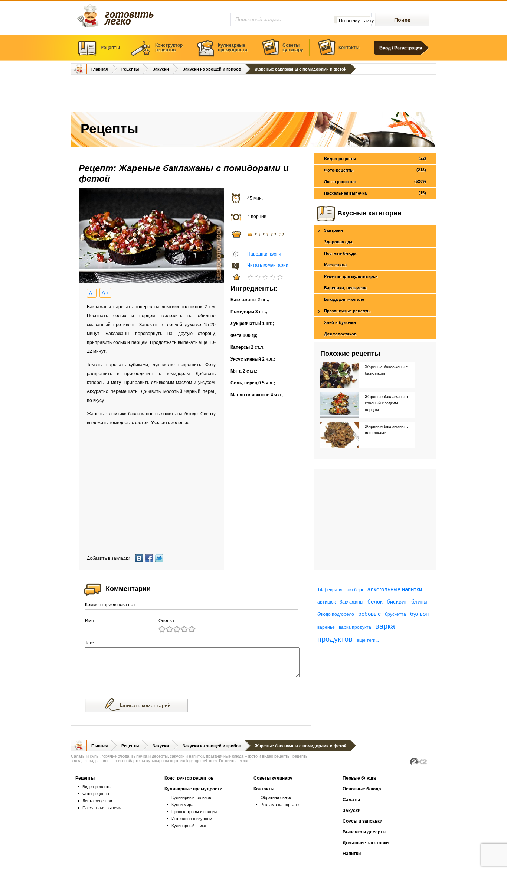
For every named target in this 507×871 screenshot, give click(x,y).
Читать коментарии (267, 265)
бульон (419, 614)
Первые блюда (359, 778)
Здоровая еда (338, 242)
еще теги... (368, 640)
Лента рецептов (375, 181)
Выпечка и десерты (364, 832)
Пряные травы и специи (194, 811)
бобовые (369, 614)
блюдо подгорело (335, 614)
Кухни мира (182, 804)
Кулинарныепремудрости (232, 47)
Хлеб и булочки (340, 322)
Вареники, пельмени (345, 288)
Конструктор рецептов (188, 778)
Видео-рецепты (375, 158)
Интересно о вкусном (191, 818)
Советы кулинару (273, 778)
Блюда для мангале (344, 299)
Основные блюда (362, 789)
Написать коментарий (144, 705)
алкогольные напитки (394, 589)
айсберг (355, 589)
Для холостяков (340, 334)
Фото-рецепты (375, 170)
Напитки (352, 853)
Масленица (335, 265)
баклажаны (351, 602)
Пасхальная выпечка (375, 193)
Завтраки (333, 230)
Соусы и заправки (362, 821)
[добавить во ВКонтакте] (140, 558)
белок (375, 601)
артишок (326, 602)
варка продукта (355, 627)
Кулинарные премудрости (193, 789)
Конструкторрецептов (169, 47)
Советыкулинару (292, 47)
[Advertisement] (253, 94)
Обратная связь (276, 797)
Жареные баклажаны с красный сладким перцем (386, 403)
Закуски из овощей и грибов (212, 69)
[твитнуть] (160, 558)
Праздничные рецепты (347, 311)
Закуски (161, 69)
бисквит (397, 601)
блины (419, 601)
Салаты (351, 799)
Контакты (348, 47)
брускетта (395, 614)
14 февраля (330, 589)
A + (105, 293)
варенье (326, 627)
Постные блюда (340, 253)
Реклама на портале (280, 804)
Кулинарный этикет (189, 825)
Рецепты (110, 47)
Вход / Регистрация (400, 48)
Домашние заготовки (366, 842)
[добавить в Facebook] (150, 558)
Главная (99, 69)
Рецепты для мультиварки (351, 276)
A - (91, 293)
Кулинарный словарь (191, 797)
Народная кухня (264, 254)
